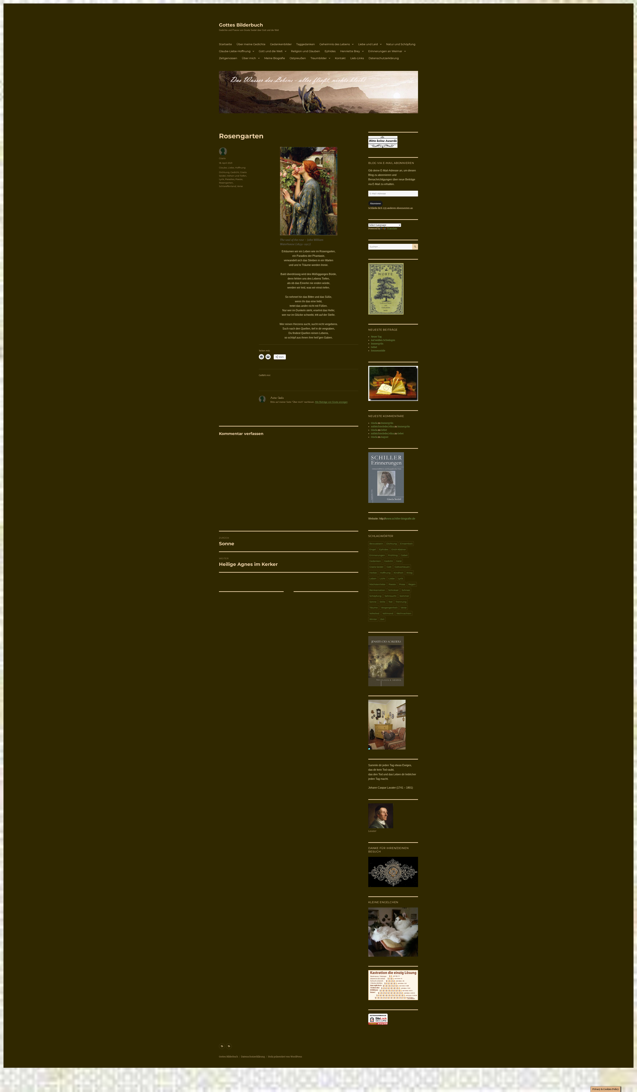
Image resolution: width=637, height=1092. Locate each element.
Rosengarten (226, 182)
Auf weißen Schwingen (383, 340)
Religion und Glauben (305, 51)
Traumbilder (319, 58)
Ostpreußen (298, 58)
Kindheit (398, 572)
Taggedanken (305, 44)
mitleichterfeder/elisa (382, 426)
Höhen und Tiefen (236, 175)
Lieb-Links (357, 58)
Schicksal (393, 590)
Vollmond (388, 613)
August (384, 437)
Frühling (393, 555)
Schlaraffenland (227, 186)
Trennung (401, 601)
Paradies (229, 179)
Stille (382, 601)
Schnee (406, 590)
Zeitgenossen (228, 58)
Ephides (330, 51)
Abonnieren (375, 203)
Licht (382, 578)
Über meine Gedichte (251, 44)
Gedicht (234, 172)
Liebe (392, 578)
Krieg (409, 572)
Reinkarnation (377, 590)
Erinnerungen (377, 555)
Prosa (402, 584)
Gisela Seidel (376, 567)
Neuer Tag (376, 336)
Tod (390, 601)
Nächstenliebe (377, 584)
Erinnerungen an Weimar (385, 51)
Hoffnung (385, 572)
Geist (399, 561)
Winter (373, 619)
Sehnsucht (390, 596)
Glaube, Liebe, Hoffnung (232, 167)
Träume (373, 607)
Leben (372, 578)
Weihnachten (403, 613)
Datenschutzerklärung (384, 58)
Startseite (225, 44)
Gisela (222, 158)
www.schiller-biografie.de (400, 518)
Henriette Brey (350, 51)
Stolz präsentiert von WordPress (285, 1056)
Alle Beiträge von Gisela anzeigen (331, 402)
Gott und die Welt (271, 51)
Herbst (373, 572)
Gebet (374, 347)
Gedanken (375, 561)
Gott (389, 567)
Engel (372, 549)
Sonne (372, 601)
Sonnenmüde (378, 350)
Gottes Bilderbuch (241, 25)
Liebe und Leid (368, 44)
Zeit (382, 619)
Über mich (249, 58)
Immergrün (377, 343)
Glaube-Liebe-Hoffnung (234, 51)
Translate (392, 228)
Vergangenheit (389, 607)
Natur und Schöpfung (400, 44)
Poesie (239, 179)
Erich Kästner (398, 549)
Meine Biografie (274, 58)
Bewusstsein (376, 543)
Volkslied (374, 613)
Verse (240, 186)
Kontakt (340, 58)
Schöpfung (375, 596)
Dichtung (224, 172)
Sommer (404, 596)
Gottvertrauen (402, 567)
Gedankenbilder (281, 44)
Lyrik (221, 179)
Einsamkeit (406, 543)
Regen (412, 584)
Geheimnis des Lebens (334, 44)
